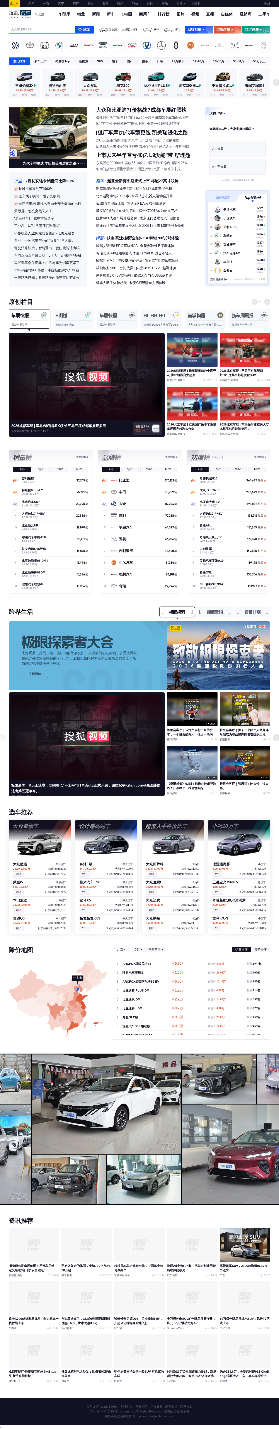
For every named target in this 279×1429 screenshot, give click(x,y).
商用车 (145, 14)
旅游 (91, 3)
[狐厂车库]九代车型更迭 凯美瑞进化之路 (142, 132)
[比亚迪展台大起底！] (48, 132)
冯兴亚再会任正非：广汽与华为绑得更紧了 (47, 263)
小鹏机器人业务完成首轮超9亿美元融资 (44, 233)
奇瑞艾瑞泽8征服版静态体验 (117, 253)
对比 (18, 874)
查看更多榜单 (218, 279)
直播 (210, 14)
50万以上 (259, 61)
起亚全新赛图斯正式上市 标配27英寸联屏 (143, 181)
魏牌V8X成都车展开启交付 (116, 218)
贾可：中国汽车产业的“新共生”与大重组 (44, 240)
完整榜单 (81, 457)
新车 (111, 14)
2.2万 (179, 999)
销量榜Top (62, 61)
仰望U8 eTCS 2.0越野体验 (156, 268)
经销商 (246, 14)
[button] (76, 163)
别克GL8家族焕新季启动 (114, 188)
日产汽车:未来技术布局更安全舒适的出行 (50, 203)
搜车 (84, 29)
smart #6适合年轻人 (157, 253)
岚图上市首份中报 (167, 169)
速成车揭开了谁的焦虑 (162, 140)
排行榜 (164, 14)
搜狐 (14, 3)
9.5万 (179, 1017)
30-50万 (238, 61)
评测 (100, 238)
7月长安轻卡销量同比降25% (49, 181)
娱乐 (165, 3)
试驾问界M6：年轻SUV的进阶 (119, 260)
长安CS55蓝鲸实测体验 (147, 283)
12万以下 (178, 61)
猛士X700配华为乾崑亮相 (158, 211)
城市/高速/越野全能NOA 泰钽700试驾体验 (143, 238)
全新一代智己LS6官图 (163, 124)
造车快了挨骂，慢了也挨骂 (39, 196)
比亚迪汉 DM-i (132, 999)
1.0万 (179, 973)
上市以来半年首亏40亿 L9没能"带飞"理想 (143, 155)
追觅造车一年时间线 (174, 146)
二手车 (264, 14)
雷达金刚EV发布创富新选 (146, 203)
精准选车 (256, 30)
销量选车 (228, 30)
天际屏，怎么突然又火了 (33, 211)
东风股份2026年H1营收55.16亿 (119, 163)
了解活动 (35, 674)
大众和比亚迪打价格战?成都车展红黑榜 (141, 110)
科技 (135, 3)
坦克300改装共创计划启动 (116, 211)
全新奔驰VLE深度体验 (157, 246)
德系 (145, 61)
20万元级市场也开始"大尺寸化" (119, 140)
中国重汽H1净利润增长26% (166, 163)
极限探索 (177, 612)
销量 (81, 14)
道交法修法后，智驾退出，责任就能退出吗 (47, 248)
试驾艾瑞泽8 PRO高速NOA (117, 246)
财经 (150, 3)
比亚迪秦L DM (132, 1008)
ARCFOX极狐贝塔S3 (136, 963)
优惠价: (216, 963)
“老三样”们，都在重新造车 (34, 218)
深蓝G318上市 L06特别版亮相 (161, 225)
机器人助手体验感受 (111, 283)
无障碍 (196, 3)
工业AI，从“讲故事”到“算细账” (37, 226)
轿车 (135, 29)
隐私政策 (171, 1406)
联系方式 (186, 1406)
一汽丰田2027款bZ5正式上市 (167, 117)
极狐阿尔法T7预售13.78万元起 (119, 117)
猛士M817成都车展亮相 (154, 188)
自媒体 (227, 14)
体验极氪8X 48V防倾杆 (113, 275)
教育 (105, 3)
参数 (24, 94)
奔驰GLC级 (130, 1017)
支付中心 (126, 1406)
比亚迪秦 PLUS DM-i (136, 990)
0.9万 (179, 1026)
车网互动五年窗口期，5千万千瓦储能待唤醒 (48, 255)
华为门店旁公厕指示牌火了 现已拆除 (123, 169)
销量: (254, 963)
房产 (76, 3)
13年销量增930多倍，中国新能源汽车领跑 (46, 270)
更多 (180, 3)
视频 (195, 14)
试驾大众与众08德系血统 (153, 275)
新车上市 (40, 61)
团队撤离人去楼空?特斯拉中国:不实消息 (126, 146)
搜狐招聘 (141, 1406)
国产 (130, 61)
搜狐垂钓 (215, 612)
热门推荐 (19, 61)
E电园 (127, 14)
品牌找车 (199, 30)
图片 (180, 14)
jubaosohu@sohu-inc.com (156, 1416)
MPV (177, 29)
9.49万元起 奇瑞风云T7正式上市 (120, 124)
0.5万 (179, 964)
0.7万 (179, 1008)
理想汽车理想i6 (132, 972)
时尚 (120, 3)
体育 (46, 3)
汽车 (61, 3)
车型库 (64, 14)
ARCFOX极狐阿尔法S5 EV (140, 981)
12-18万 (198, 61)
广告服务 (156, 1406)
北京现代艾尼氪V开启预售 (160, 218)
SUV (156, 29)
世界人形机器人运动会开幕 (152, 196)
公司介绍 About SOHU (102, 1406)
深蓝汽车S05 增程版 (136, 1026)
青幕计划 (252, 612)
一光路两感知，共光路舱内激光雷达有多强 (47, 277)
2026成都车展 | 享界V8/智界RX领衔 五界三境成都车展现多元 (58, 426)
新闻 (31, 3)
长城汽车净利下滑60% (36, 189)
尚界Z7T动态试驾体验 (162, 260)
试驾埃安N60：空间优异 (114, 268)
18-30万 (218, 61)
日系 (160, 61)
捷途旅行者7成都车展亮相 (116, 225)
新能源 (113, 29)
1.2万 (179, 990)
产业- (19, 181)
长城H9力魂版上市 (110, 203)
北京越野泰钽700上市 (112, 196)
